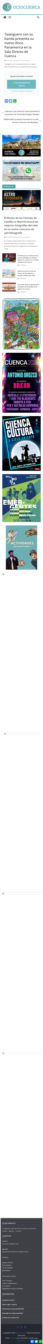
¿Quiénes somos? (8, 1300)
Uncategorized (9, 29)
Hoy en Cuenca (7, 1263)
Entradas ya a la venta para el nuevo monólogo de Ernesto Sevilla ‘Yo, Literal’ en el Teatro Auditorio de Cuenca (28, 259)
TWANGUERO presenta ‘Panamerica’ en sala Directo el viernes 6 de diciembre (20, 121)
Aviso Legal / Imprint (9, 1304)
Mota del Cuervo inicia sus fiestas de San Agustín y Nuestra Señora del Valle (27, 273)
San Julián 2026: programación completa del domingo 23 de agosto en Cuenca (28, 287)
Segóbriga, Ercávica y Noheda (12, 1289)
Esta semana (6, 1265)
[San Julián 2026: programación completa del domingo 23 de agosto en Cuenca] (9, 288)
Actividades (8, 213)
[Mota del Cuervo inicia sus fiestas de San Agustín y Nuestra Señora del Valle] (9, 275)
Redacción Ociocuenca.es (22, 60)
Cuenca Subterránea (9, 1283)
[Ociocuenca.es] (4, 17)
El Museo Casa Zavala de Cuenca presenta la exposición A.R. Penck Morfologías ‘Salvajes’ (22, 113)
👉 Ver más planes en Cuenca (21, 84)
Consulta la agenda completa (21, 91)
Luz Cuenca (6, 1286)
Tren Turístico (7, 1281)
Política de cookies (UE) (10, 1318)
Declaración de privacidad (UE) (13, 1309)
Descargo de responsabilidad (12, 1313)
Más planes (6, 1270)
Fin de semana (7, 1268)
